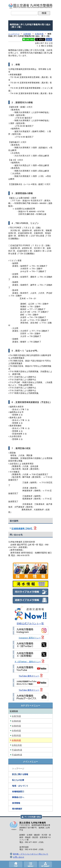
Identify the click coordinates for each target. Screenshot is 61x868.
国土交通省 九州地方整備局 (30, 6)
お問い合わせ (18, 857)
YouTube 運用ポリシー (29, 675)
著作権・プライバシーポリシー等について (30, 854)
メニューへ (30, 864)
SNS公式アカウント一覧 (30, 623)
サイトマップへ (45, 864)
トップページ (15, 864)
